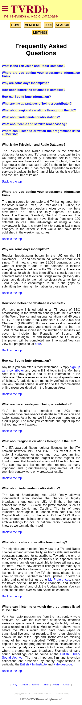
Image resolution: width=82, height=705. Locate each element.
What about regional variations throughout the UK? (39, 110)
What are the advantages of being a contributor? (37, 103)
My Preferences (59, 579)
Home (15, 25)
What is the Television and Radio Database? (33, 65)
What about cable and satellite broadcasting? (34, 124)
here (38, 343)
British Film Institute (33, 664)
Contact (24, 684)
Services (35, 684)
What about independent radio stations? (31, 117)
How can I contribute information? (26, 96)
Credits (66, 684)
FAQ (15, 684)
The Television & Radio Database (30, 16)
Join (48, 25)
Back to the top (12, 181)
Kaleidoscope (62, 664)
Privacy (55, 684)
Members (32, 25)
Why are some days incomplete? (25, 83)
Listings (40, 32)
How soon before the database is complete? (33, 89)
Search (62, 25)
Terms (46, 684)
